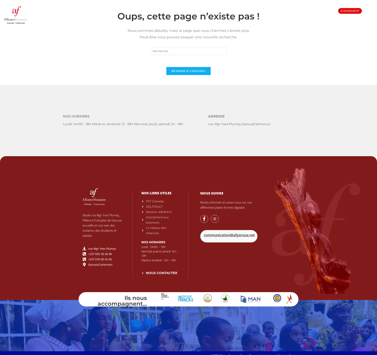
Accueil (80, 11)
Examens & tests (147, 11)
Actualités (261, 11)
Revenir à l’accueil (188, 70)
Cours (174, 11)
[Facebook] (204, 219)
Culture (284, 11)
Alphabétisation (201, 11)
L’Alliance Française (110, 11)
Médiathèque (233, 11)
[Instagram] (215, 219)
